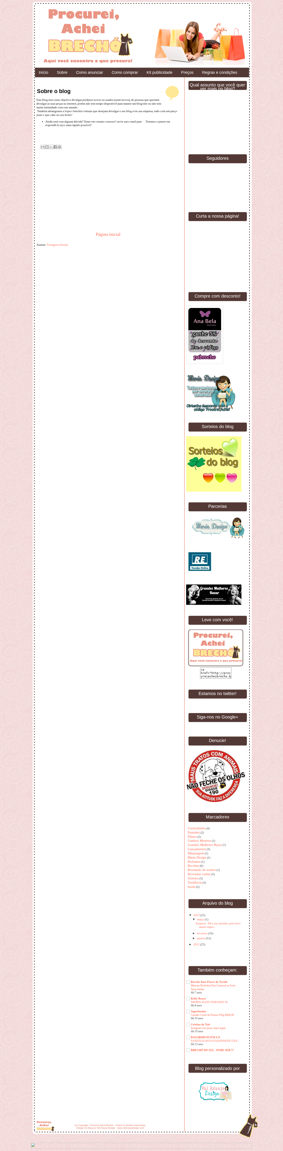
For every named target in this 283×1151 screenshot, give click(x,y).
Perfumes (194, 861)
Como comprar (125, 72)
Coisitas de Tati (200, 1024)
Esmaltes (194, 832)
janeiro (201, 938)
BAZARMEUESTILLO (205, 1037)
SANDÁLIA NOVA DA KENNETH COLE (214, 1040)
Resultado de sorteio (202, 870)
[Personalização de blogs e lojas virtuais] (215, 1091)
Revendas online (199, 874)
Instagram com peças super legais (208, 1028)
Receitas (193, 865)
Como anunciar (89, 72)
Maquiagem (196, 853)
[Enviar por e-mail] (42, 147)
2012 (196, 944)
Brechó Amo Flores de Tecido (209, 982)
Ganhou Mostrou (199, 840)
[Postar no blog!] (47, 147)
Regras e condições (219, 72)
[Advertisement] (69, 198)
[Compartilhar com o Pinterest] (59, 147)
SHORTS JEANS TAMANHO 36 (209, 1002)
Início (43, 72)
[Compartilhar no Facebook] (55, 147)
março (201, 919)
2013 (196, 915)
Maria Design (197, 857)
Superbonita (198, 1011)
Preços (187, 72)
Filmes (192, 836)
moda (191, 886)
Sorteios (193, 878)
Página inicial (108, 234)
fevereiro (202, 933)
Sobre (62, 72)
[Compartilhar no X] (51, 147)
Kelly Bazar (198, 998)
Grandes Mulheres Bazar (205, 845)
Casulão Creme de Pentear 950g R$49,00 (212, 1015)
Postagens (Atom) (57, 244)
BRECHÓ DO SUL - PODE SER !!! (212, 1050)
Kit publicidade (159, 72)
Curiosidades (197, 828)
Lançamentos (197, 849)
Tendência (195, 882)
